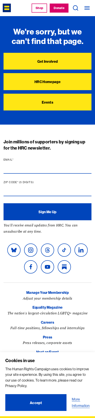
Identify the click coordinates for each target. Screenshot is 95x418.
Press (47, 337)
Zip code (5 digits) (27, 182)
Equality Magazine (47, 307)
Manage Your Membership (47, 292)
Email (17, 159)
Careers (47, 322)
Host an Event (47, 352)
